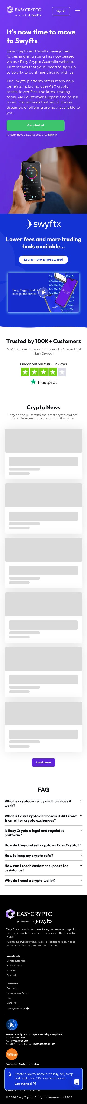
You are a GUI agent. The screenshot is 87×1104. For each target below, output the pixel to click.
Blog (9, 998)
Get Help (12, 988)
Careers (11, 1003)
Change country (16, 1008)
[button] (78, 10)
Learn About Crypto (18, 993)
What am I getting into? (23, 1090)
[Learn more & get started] (43, 254)
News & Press (14, 965)
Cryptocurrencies (17, 960)
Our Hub (11, 975)
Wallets (11, 970)
